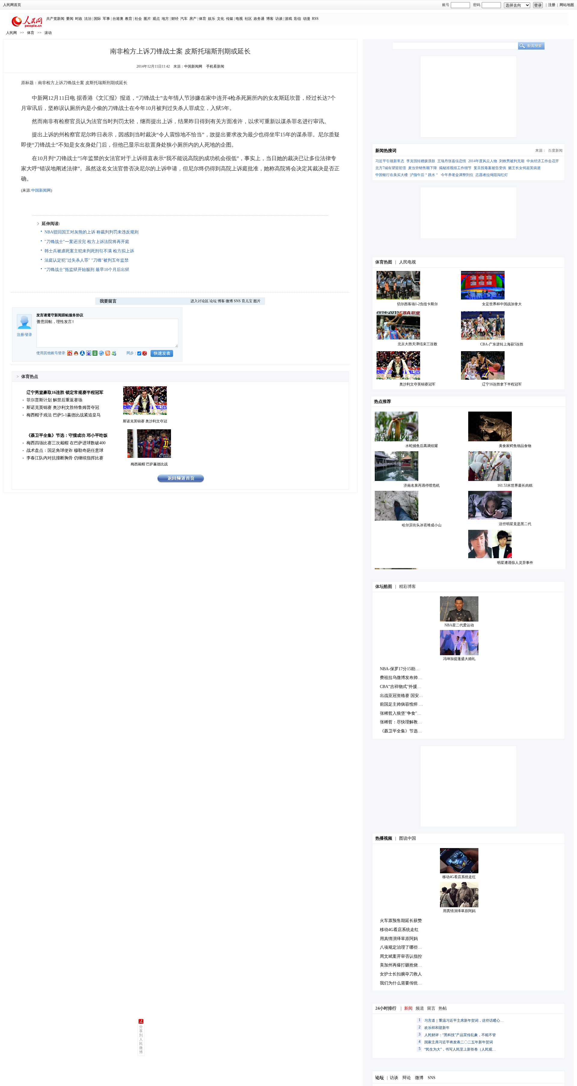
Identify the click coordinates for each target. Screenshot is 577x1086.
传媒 (229, 19)
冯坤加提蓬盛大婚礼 (459, 659)
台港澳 (117, 19)
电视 (239, 19)
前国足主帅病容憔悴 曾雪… (406, 704)
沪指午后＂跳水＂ (424, 175)
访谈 (278, 19)
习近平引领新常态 (389, 161)
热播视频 (383, 838)
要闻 (69, 19)
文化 (220, 19)
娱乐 (211, 19)
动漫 (306, 19)
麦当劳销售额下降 (422, 168)
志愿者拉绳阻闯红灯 (491, 175)
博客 (269, 19)
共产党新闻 (55, 19)
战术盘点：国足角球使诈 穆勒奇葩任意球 (64, 450)
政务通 (259, 19)
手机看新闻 (215, 66)
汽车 (184, 19)
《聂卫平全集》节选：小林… (407, 731)
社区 (248, 19)
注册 (551, 5)
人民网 (11, 33)
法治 (87, 19)
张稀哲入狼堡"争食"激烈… (405, 713)
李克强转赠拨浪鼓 (420, 161)
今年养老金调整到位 (457, 175)
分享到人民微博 (141, 1039)
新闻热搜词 (385, 150)
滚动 (48, 33)
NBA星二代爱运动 (459, 625)
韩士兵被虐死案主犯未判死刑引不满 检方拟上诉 (89, 251)
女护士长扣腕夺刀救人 (401, 974)
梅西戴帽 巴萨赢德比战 (149, 464)
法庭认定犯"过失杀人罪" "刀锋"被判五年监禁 (86, 260)
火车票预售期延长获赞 (401, 920)
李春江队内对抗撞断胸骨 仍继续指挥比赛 (64, 458)
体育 (202, 19)
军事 (106, 19)
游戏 (288, 19)
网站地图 (567, 5)
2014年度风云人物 (482, 161)
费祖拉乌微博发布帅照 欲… (406, 677)
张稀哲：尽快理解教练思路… (407, 722)
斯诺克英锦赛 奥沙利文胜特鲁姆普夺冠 (62, 407)
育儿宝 (247, 301)
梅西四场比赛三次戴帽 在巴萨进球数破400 (65, 443)
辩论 (406, 1077)
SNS (237, 301)
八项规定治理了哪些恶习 (403, 947)
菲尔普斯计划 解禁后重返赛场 (54, 400)
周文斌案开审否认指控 (401, 956)
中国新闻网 (193, 66)
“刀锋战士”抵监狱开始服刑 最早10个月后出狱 (86, 269)
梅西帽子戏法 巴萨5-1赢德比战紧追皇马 (63, 415)
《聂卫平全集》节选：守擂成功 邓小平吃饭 (67, 435)
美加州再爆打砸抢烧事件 (403, 965)
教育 (128, 19)
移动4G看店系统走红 (459, 877)
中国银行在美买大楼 (391, 175)
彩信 (297, 19)
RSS (315, 19)
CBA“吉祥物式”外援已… (403, 686)
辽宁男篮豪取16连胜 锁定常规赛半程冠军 (64, 392)
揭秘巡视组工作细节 (455, 168)
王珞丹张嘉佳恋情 (451, 161)
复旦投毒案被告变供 (490, 168)
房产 (193, 19)
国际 (97, 19)
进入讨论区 (200, 301)
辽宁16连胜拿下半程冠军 (502, 384)
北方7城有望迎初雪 (390, 168)
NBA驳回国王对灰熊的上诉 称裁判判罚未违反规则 (91, 232)
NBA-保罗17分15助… (400, 669)
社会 (138, 19)
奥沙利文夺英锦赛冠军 (417, 384)
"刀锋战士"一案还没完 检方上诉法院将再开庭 (86, 241)
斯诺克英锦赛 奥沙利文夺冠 (145, 421)
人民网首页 (12, 5)
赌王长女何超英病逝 (524, 168)
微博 (229, 301)
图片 (147, 19)
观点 (156, 19)
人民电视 (407, 262)
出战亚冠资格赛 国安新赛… (406, 695)
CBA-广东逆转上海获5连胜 (501, 344)
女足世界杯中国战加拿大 (502, 304)
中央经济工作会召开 (543, 161)
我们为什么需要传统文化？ (405, 983)
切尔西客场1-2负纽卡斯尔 (417, 304)
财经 (175, 19)
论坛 (213, 301)
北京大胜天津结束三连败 (417, 344)
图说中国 (407, 838)
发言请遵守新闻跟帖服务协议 (59, 315)
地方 (165, 19)
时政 (78, 19)
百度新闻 (555, 150)
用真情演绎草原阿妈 (459, 911)
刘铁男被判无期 (511, 161)
